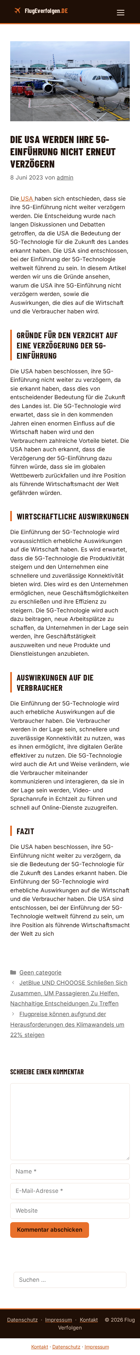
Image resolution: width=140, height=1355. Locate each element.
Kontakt (89, 1320)
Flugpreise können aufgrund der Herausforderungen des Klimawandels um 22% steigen (67, 1024)
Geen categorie (40, 972)
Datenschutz (22, 1320)
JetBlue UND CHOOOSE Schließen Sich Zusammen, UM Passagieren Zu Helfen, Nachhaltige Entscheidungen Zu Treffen (68, 993)
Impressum (58, 1320)
